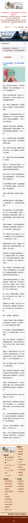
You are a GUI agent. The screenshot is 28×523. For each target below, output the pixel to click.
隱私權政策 (11, 514)
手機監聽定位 (8, 499)
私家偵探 (7, 496)
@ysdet (9, 27)
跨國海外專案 (8, 504)
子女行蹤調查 (21, 469)
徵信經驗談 (8, 57)
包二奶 (20, 462)
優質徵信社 (24, 514)
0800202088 (9, 460)
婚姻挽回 (20, 451)
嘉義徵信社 (21, 483)
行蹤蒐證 (20, 449)
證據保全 (7, 489)
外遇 (19, 457)
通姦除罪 (7, 507)
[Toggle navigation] (25, 43)
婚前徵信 (20, 467)
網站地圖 (17, 514)
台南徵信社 (21, 486)
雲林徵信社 (21, 481)
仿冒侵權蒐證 (8, 481)
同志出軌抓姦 (21, 464)
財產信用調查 (8, 483)
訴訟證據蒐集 (8, 486)
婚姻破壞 (20, 454)
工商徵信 (20, 475)
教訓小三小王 (8, 509)
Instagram (8, 475)
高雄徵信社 (21, 489)
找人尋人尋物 (8, 502)
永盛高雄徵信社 (5, 43)
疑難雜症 (20, 472)
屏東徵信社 (21, 491)
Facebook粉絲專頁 (19, 27)
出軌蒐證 (20, 459)
